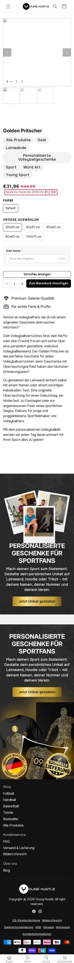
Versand (48, 927)
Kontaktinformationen (37, 934)
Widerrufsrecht (15, 854)
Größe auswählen (21, 220)
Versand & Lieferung (18, 848)
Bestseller (10, 819)
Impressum (63, 927)
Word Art (32, 167)
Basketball (11, 806)
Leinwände (16, 148)
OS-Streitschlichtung (26, 920)
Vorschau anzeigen (37, 274)
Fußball (8, 794)
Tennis (8, 813)
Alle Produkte (18, 140)
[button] (8, 6)
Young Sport (17, 175)
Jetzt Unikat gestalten (37, 601)
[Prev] (7, 52)
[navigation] (9, 959)
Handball (9, 800)
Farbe (8, 200)
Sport (11, 167)
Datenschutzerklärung (18, 927)
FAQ (6, 842)
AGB (38, 927)
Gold (42, 140)
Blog (6, 870)
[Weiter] (67, 52)
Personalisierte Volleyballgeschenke (37, 157)
